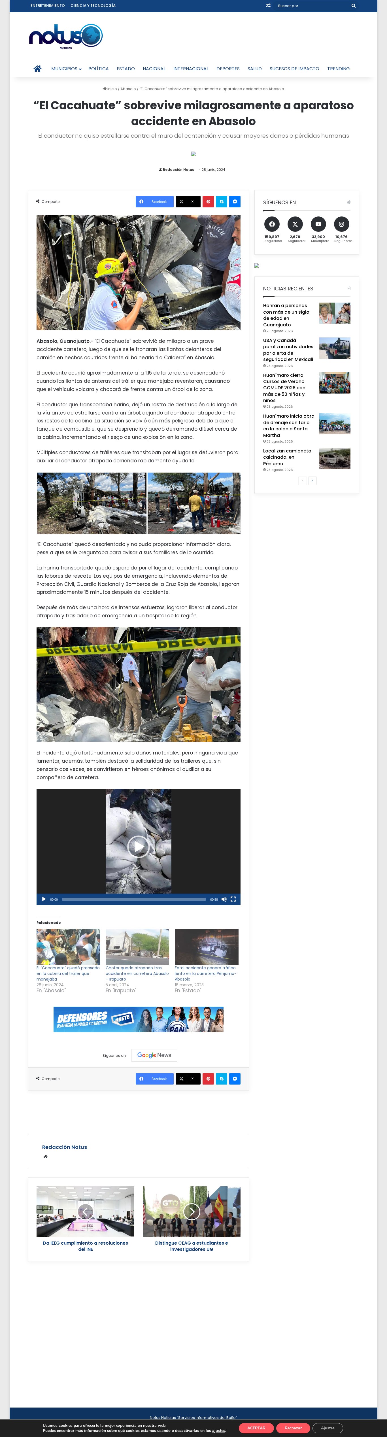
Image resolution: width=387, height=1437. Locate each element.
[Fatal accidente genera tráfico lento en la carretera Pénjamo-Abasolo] (206, 947)
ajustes (218, 1430)
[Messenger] (235, 201)
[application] (139, 847)
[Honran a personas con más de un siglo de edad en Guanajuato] (334, 313)
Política (98, 68)
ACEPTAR (256, 1428)
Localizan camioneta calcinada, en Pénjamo (287, 457)
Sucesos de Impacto (294, 68)
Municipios (64, 68)
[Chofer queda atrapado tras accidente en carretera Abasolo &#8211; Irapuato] (137, 947)
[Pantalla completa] (233, 899)
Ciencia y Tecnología (93, 5)
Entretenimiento (48, 5)
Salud (255, 68)
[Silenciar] (224, 899)
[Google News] (154, 1055)
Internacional (191, 68)
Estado (126, 68)
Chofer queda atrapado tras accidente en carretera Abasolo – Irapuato (137, 973)
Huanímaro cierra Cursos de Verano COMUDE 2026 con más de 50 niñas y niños (284, 388)
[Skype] (221, 201)
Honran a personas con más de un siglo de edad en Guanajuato (286, 315)
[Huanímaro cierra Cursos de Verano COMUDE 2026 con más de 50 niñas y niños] (334, 383)
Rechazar (293, 1428)
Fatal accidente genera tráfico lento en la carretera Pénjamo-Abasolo (206, 973)
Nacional (154, 68)
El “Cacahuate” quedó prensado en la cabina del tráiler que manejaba (68, 973)
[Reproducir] (44, 899)
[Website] (45, 1156)
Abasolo (128, 89)
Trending (338, 68)
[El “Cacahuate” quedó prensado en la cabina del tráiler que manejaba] (68, 947)
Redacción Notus (178, 169)
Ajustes (328, 1428)
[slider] (134, 899)
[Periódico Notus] (66, 36)
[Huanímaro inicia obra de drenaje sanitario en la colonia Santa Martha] (334, 423)
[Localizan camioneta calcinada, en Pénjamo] (334, 458)
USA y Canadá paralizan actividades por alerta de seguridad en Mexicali (288, 350)
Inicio (112, 89)
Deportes (228, 68)
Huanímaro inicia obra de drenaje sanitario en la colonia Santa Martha (288, 425)
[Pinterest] (208, 201)
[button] (138, 847)
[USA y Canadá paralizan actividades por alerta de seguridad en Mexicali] (334, 348)
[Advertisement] (138, 1111)
